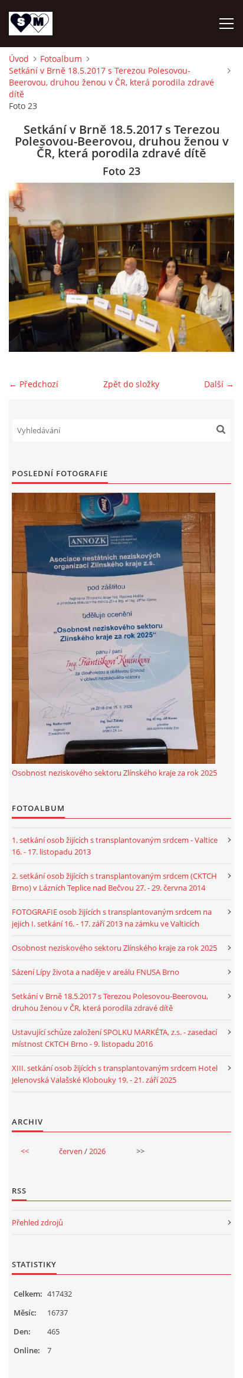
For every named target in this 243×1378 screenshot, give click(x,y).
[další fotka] (215, 267)
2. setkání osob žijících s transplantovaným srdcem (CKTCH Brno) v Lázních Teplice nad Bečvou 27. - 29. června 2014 (114, 882)
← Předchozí (33, 384)
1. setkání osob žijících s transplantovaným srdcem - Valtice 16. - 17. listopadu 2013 (115, 846)
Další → (219, 384)
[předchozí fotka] (28, 267)
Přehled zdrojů (37, 1222)
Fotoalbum (61, 58)
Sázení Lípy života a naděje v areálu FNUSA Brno (95, 972)
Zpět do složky (131, 384)
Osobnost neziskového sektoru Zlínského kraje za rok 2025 (114, 772)
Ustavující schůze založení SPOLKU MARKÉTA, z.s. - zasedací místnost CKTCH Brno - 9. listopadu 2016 (114, 1038)
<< (25, 1151)
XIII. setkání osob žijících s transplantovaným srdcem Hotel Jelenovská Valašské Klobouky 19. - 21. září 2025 (115, 1074)
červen (71, 1151)
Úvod (19, 58)
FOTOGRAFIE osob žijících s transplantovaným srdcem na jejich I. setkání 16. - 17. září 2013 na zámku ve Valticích (112, 917)
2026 (97, 1151)
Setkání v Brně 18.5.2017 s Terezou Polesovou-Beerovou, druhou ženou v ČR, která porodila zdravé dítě (111, 82)
